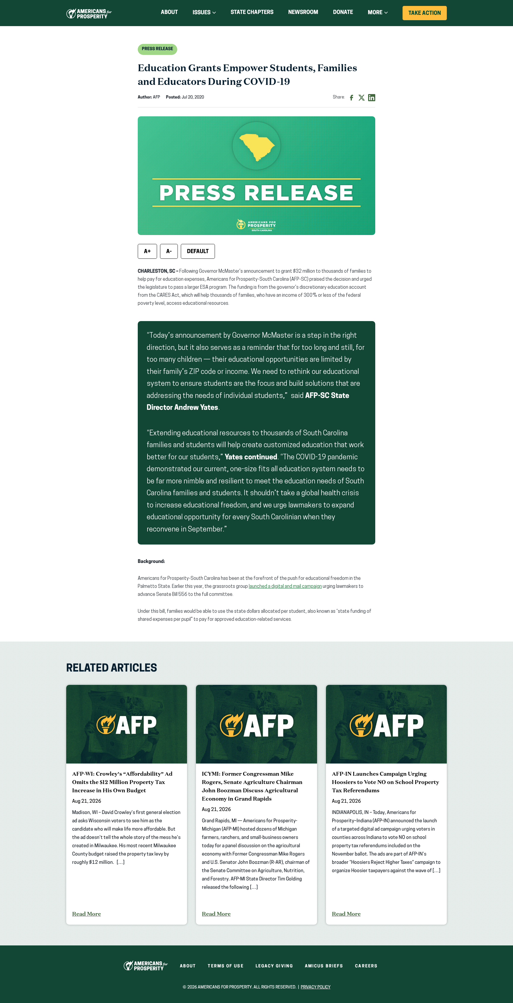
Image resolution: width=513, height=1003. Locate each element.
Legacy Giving (274, 966)
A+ (147, 252)
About (169, 12)
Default (198, 252)
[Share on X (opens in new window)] (361, 97)
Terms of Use (225, 966)
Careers (366, 966)
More (375, 13)
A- (169, 252)
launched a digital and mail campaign (285, 586)
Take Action (427, 15)
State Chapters (252, 12)
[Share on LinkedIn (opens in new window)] (371, 97)
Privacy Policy (315, 987)
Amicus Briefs (324, 966)
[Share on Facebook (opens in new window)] (351, 97)
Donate (343, 14)
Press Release (157, 49)
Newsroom (303, 12)
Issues (201, 13)
